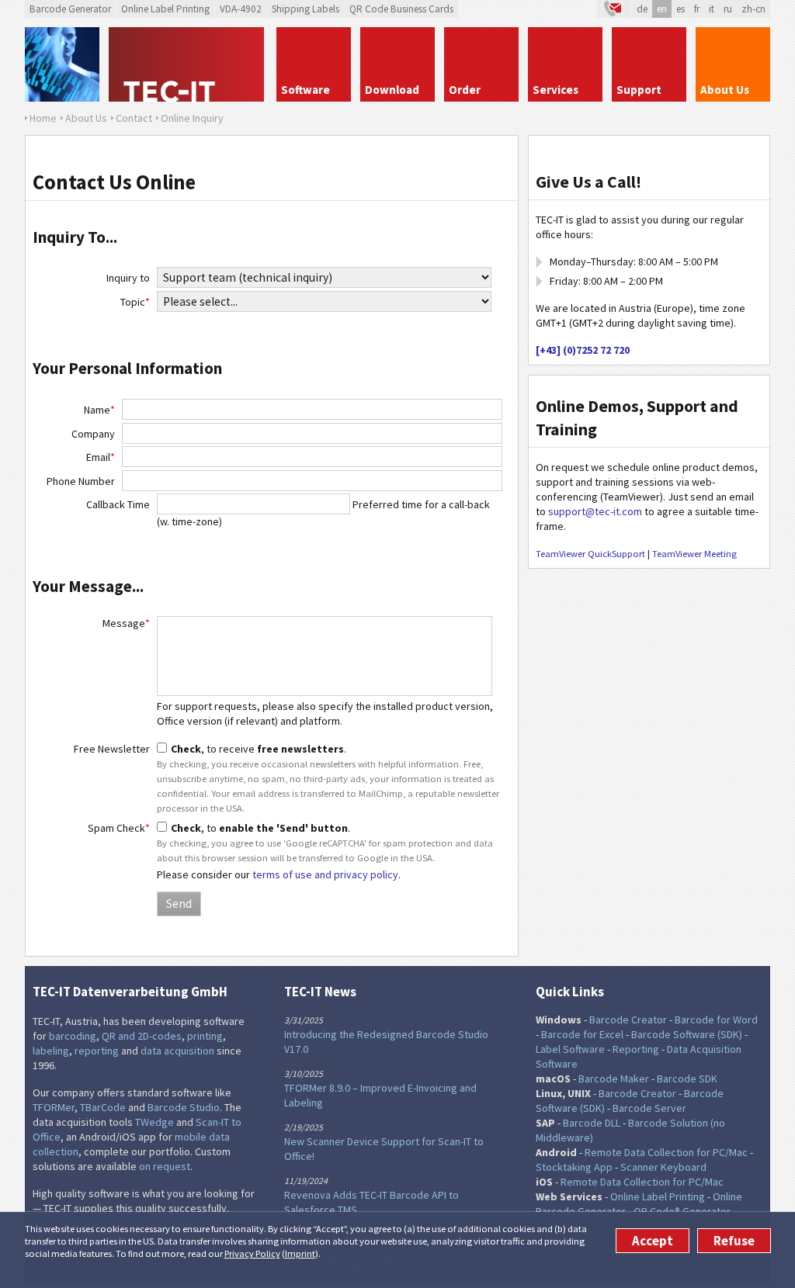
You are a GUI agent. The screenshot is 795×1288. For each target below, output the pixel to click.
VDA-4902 (241, 9)
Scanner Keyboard (663, 1167)
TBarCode (103, 1107)
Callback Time (118, 504)
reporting (97, 1051)
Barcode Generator (70, 9)
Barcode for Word (716, 1020)
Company (93, 434)
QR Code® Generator (682, 1211)
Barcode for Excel (582, 1034)
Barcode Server (649, 1108)
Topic (135, 302)
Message (126, 623)
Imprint (300, 1253)
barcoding (72, 1036)
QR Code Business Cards (401, 9)
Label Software (570, 1049)
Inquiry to (128, 278)
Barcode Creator (628, 1020)
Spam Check (119, 828)
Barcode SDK (687, 1078)
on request (164, 1166)
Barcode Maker (613, 1078)
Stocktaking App (574, 1167)
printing (205, 1036)
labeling (51, 1051)
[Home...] (188, 64)
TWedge (154, 1122)
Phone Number (81, 481)
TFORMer (54, 1107)
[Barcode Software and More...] (62, 64)
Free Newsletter (112, 749)
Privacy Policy (252, 1253)
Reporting (636, 1049)
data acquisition (177, 1051)
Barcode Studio (184, 1107)
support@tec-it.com (595, 511)
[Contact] (614, 9)
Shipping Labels (305, 9)
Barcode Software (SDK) (686, 1034)
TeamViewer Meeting (694, 553)
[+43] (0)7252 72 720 (583, 350)
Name (99, 410)
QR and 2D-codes (142, 1036)
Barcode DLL (591, 1123)
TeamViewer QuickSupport (590, 553)
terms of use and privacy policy (325, 874)
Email (100, 457)
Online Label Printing (165, 9)
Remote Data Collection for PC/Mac (666, 1152)
